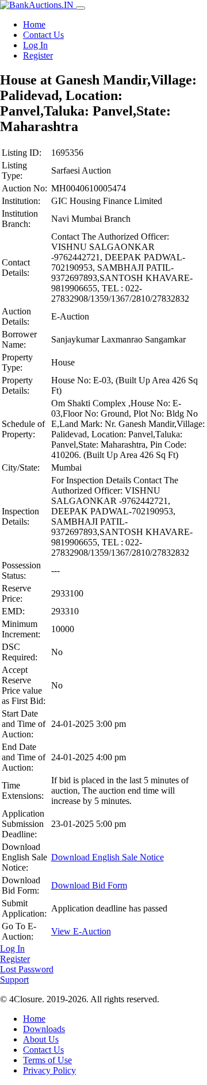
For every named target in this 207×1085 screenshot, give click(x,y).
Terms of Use (47, 1060)
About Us (41, 1039)
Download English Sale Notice (107, 857)
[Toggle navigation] (80, 8)
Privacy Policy (49, 1070)
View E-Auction (81, 931)
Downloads (44, 1029)
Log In (35, 45)
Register (38, 55)
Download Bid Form (89, 885)
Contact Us (43, 35)
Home (34, 24)
